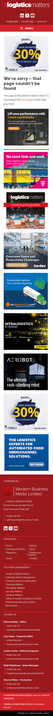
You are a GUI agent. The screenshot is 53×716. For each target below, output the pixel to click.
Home (9, 545)
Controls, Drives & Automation (21, 581)
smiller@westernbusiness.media (22, 688)
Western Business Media (19, 695)
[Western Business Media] (26, 495)
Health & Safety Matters (18, 574)
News (32, 549)
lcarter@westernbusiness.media (22, 658)
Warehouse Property (34, 553)
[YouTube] (32, 16)
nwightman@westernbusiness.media (25, 673)
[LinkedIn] (22, 16)
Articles (33, 545)
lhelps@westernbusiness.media (22, 644)
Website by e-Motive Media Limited (33, 713)
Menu (29, 28)
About (9, 558)
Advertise (27, 21)
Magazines (11, 552)
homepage (27, 99)
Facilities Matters (14, 595)
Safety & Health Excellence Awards (24, 598)
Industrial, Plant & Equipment (20, 577)
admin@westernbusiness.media (22, 519)
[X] (27, 16)
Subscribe (12, 21)
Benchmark (12, 605)
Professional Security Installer (21, 602)
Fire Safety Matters (15, 588)
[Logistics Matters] (26, 5)
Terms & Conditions (14, 704)
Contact (42, 21)
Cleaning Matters (14, 584)
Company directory (15, 549)
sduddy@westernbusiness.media (23, 629)
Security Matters (14, 591)
